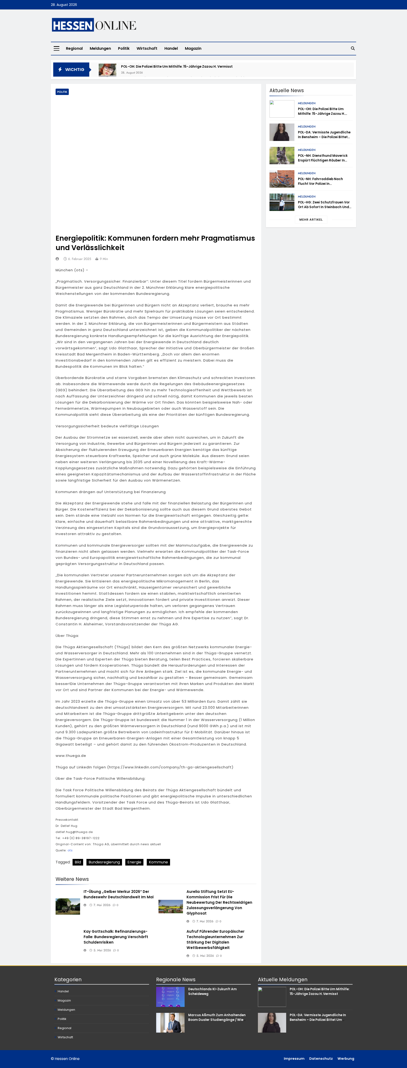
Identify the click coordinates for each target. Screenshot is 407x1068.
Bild (78, 862)
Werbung (346, 1058)
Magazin (193, 48)
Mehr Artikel (311, 219)
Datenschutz (321, 1058)
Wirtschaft (147, 48)
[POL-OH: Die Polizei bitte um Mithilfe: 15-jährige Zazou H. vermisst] (107, 72)
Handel (171, 48)
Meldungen (100, 48)
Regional (74, 48)
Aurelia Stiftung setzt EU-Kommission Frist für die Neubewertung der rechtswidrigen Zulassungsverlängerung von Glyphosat (219, 902)
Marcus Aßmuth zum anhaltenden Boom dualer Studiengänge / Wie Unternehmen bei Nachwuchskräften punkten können (218, 1022)
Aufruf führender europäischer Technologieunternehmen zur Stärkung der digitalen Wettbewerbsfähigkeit (215, 939)
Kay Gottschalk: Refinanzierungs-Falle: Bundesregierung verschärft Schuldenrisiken (116, 937)
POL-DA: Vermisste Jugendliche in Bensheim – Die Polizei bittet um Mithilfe (324, 137)
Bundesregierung (104, 862)
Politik (124, 48)
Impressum (294, 1058)
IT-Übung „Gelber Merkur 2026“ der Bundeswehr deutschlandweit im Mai (119, 894)
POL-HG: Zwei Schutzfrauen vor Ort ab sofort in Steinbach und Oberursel (324, 207)
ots (70, 850)
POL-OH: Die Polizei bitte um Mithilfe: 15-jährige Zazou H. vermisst (177, 66)
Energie (134, 862)
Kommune (158, 862)
